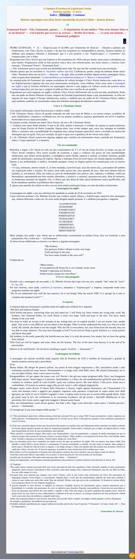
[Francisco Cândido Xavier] (124, 43)
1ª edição (70, 552)
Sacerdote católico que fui (59, 71)
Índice (53, 14)
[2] (11, 425)
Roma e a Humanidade (99, 77)
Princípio (65, 14)
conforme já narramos (51, 287)
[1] (11, 416)
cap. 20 (18, 284)
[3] (11, 464)
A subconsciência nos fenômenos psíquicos (62, 77)
